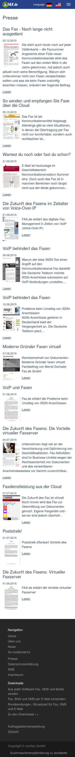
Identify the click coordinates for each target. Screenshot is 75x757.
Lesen (7, 91)
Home (12, 636)
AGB (11, 669)
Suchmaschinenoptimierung (29, 752)
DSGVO (13, 731)
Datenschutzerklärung (23, 664)
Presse (13, 658)
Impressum (15, 674)
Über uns (14, 641)
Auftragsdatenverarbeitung (26, 726)
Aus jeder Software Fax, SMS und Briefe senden (36, 691)
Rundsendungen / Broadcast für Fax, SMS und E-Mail (37, 706)
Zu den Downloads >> (23, 714)
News (12, 646)
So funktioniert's (19, 652)
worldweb (60, 752)
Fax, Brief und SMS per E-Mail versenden (37, 698)
